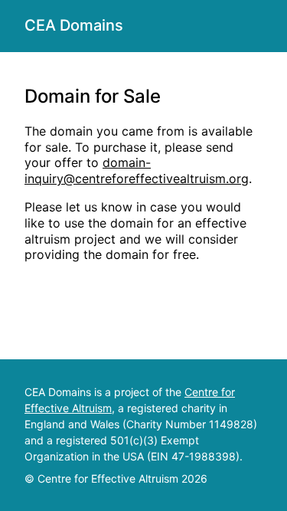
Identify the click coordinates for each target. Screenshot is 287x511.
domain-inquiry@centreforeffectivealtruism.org (136, 170)
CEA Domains (73, 25)
